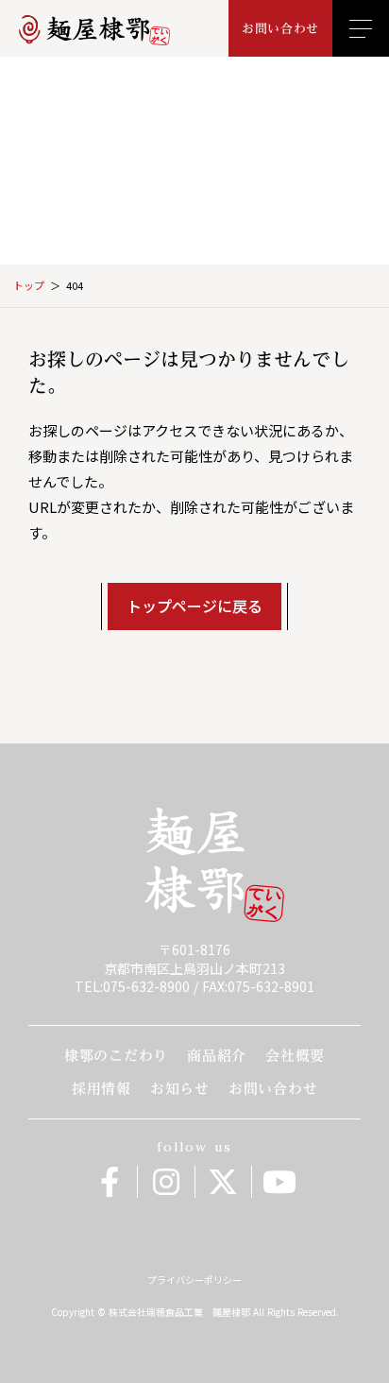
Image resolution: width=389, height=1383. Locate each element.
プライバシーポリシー (194, 1280)
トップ (28, 286)
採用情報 (101, 1089)
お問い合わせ (273, 1089)
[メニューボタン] (360, 28)
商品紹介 (216, 1056)
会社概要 (295, 1056)
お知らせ (180, 1089)
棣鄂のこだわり (116, 1056)
